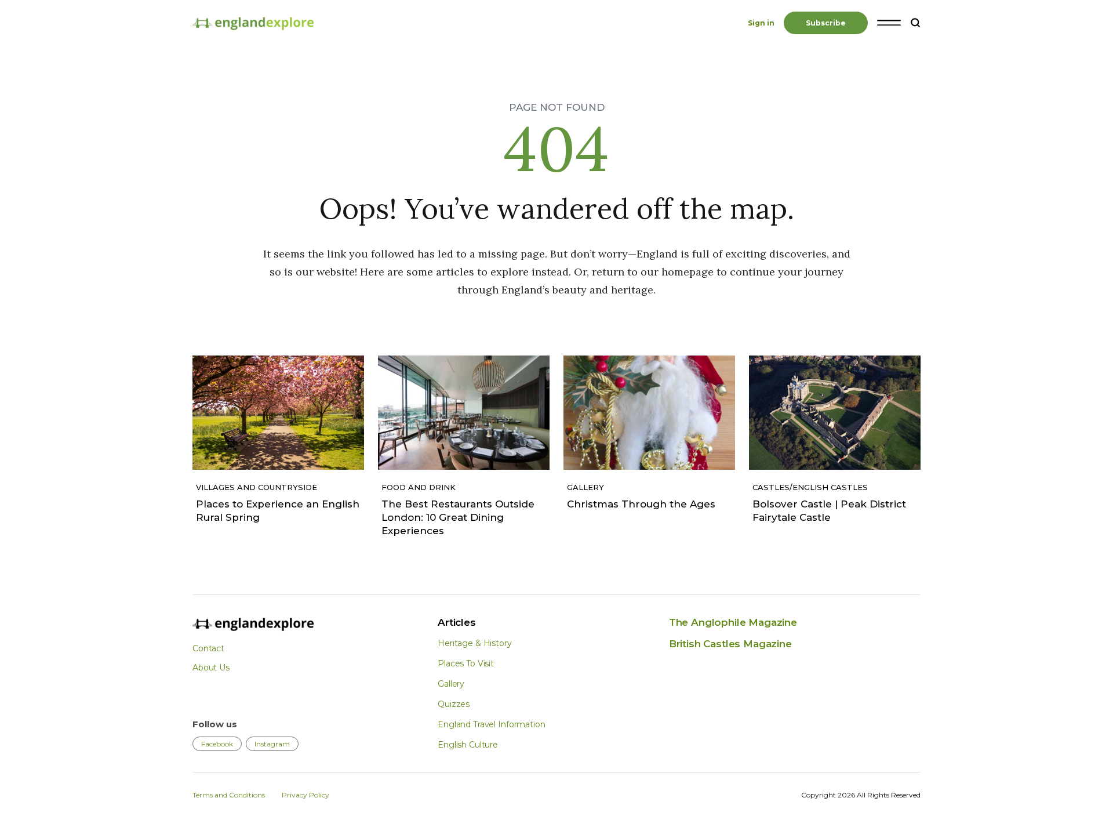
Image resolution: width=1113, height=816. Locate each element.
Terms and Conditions (228, 794)
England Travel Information (491, 724)
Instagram (272, 743)
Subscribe (826, 23)
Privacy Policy (305, 794)
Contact (208, 648)
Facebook (217, 743)
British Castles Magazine (730, 644)
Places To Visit (466, 663)
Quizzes (454, 704)
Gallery (451, 684)
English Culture (468, 744)
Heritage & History (474, 643)
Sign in (761, 23)
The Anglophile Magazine (733, 622)
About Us (211, 667)
